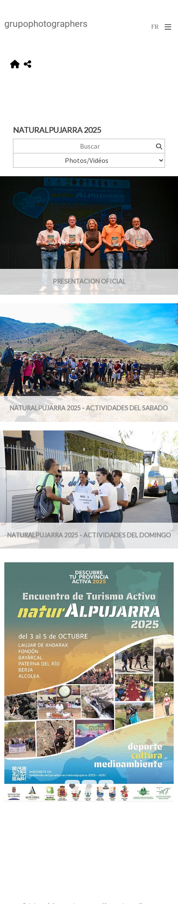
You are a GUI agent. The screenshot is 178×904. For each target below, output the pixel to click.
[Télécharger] (106, 786)
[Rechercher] (159, 146)
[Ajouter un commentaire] (89, 786)
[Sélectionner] (72, 786)
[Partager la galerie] (27, 64)
